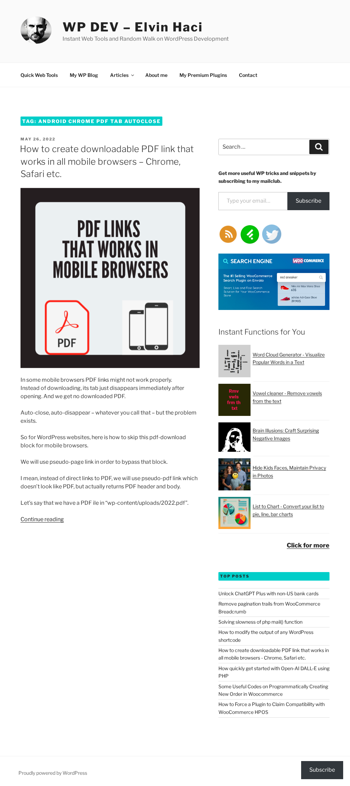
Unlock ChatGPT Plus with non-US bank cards (268, 593)
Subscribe (308, 201)
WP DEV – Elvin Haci (133, 27)
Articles (119, 75)
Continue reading (42, 519)
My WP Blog (84, 75)
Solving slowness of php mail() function (260, 622)
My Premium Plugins (203, 75)
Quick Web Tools (39, 75)
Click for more (308, 545)
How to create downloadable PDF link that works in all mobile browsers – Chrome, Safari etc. (107, 161)
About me (156, 75)
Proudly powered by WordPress (52, 773)
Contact (248, 75)
